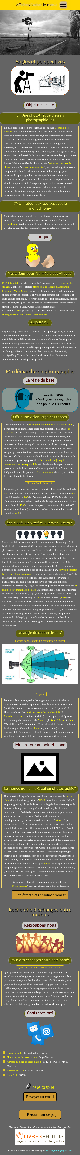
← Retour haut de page (40, 1114)
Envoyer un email (40, 1096)
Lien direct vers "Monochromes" (40, 895)
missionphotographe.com (58, 1150)
